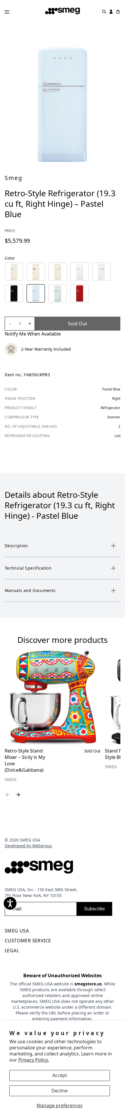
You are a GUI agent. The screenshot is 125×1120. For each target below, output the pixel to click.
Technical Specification (28, 568)
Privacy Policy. (33, 1060)
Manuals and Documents (30, 590)
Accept (59, 1075)
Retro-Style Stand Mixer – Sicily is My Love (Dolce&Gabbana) (25, 760)
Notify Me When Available (33, 334)
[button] (14, 271)
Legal (12, 950)
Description (16, 545)
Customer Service (28, 940)
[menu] (62, 932)
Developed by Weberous (28, 845)
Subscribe (94, 908)
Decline (59, 1090)
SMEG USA (17, 931)
